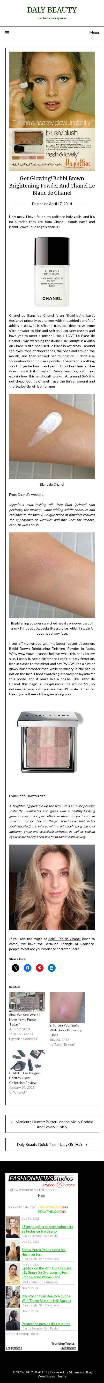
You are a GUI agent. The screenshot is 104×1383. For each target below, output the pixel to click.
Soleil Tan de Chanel (64, 939)
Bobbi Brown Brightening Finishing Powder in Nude (51, 648)
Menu (94, 32)
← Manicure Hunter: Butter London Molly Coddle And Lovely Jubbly (52, 1124)
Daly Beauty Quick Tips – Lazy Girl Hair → (52, 1144)
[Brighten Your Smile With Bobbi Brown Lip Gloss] (67, 1007)
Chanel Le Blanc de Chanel (32, 315)
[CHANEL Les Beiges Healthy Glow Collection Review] (27, 1060)
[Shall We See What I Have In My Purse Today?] (27, 1002)
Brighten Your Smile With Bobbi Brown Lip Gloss (66, 1030)
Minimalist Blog (80, 1372)
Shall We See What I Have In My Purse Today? (24, 1019)
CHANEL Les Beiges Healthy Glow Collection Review (24, 1078)
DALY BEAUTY (52, 10)
